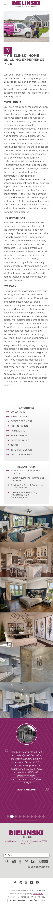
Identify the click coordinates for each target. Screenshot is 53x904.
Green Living (19, 426)
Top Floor (38, 894)
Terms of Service (17, 900)
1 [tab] (7, 816)
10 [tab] (43, 816)
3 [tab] (16, 816)
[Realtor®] (33, 862)
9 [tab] (39, 816)
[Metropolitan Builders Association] (20, 862)
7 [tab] (31, 816)
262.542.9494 (26, 844)
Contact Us (23, 897)
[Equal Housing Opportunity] (26, 862)
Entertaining (19, 417)
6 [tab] (27, 816)
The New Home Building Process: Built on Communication (24, 495)
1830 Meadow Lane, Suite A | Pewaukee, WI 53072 (26, 841)
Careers (12, 897)
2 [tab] (12, 816)
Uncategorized (21, 455)
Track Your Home (36, 900)
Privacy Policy (38, 897)
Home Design (19, 436)
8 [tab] (35, 816)
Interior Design (21, 450)
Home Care (17, 431)
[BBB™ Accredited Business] (43, 862)
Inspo (14, 445)
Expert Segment (21, 421)
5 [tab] (23, 816)
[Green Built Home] (14, 862)
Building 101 (18, 412)
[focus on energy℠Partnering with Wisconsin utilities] (7, 862)
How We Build (20, 440)
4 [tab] (19, 816)
